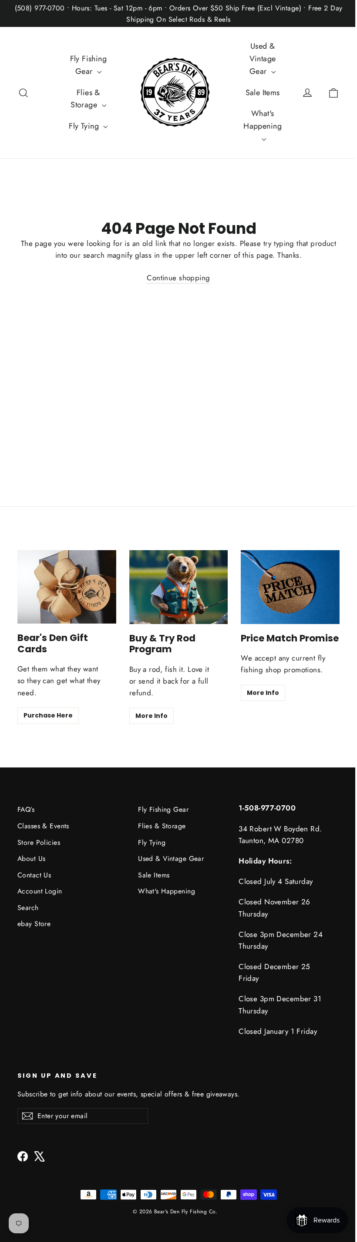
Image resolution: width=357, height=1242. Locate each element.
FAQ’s (25, 809)
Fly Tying (85, 126)
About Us (31, 858)
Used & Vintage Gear (262, 58)
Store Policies (38, 842)
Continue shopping (178, 277)
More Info (151, 715)
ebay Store (34, 924)
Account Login (39, 891)
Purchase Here (48, 715)
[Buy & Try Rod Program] (178, 587)
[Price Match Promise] (290, 587)
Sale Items (263, 92)
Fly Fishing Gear (88, 65)
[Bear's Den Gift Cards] (66, 587)
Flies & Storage (85, 99)
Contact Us (34, 875)
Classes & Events (43, 826)
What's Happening (262, 120)
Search (28, 908)
